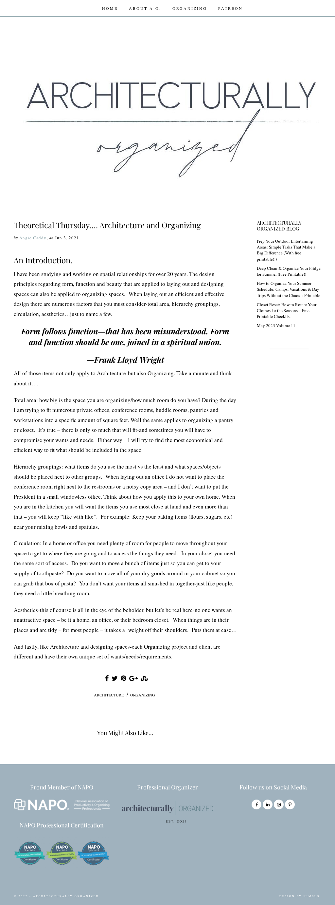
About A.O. (145, 8)
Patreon (230, 8)
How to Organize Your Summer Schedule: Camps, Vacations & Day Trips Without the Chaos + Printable (288, 289)
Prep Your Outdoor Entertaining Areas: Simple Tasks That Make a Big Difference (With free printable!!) (286, 250)
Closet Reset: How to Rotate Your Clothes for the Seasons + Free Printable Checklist (286, 310)
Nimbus (312, 896)
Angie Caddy (32, 238)
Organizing (189, 8)
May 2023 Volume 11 (276, 325)
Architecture (109, 694)
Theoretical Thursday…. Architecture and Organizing (107, 225)
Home (110, 8)
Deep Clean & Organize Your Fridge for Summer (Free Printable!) (289, 271)
